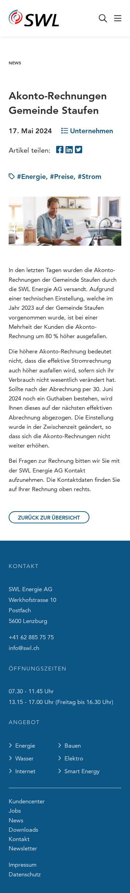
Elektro (73, 758)
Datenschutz (25, 874)
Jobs (15, 810)
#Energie (31, 176)
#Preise (61, 176)
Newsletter (23, 848)
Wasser (24, 758)
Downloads (23, 829)
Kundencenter (27, 801)
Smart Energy (81, 771)
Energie (25, 745)
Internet (25, 771)
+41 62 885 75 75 (31, 637)
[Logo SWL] (34, 18)
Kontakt (19, 839)
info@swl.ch (24, 647)
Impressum (22, 864)
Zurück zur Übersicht (49, 517)
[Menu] (117, 18)
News (15, 62)
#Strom (89, 176)
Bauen (72, 745)
